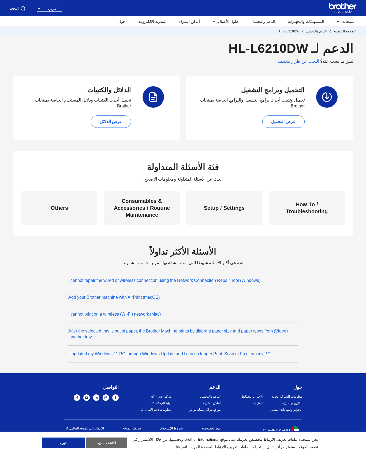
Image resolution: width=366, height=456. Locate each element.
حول (121, 21)
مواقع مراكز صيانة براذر (205, 410)
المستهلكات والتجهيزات (306, 21)
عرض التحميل (283, 121)
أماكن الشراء (189, 21)
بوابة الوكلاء (163, 403)
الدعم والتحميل (263, 21)
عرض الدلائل (111, 121)
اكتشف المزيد (106, 443)
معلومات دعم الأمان (158, 410)
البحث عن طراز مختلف (298, 61)
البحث (14, 8)
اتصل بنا (258, 403)
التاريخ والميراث (291, 403)
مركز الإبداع (163, 396)
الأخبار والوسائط (252, 396)
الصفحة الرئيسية (345, 31)
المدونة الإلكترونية (152, 21)
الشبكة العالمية (277, 430)
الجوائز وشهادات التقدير (286, 410)
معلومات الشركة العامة (286, 396)
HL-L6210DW (289, 31)
